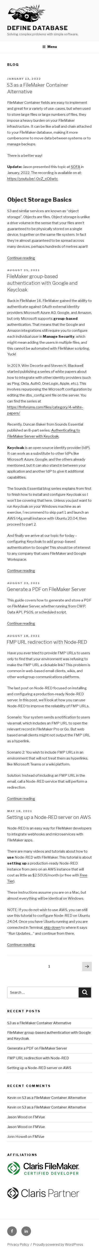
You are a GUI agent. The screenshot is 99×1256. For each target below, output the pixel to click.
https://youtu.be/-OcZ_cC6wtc (32, 179)
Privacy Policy (18, 1244)
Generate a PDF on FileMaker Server (46, 589)
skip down (52, 927)
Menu (52, 47)
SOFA (75, 167)
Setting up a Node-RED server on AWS (49, 817)
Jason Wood (17, 1117)
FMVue (39, 1117)
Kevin (11, 1098)
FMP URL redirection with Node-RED (47, 642)
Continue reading (21, 258)
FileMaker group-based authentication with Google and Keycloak (42, 283)
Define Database (37, 28)
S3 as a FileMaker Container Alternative (39, 1023)
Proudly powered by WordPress (58, 1244)
